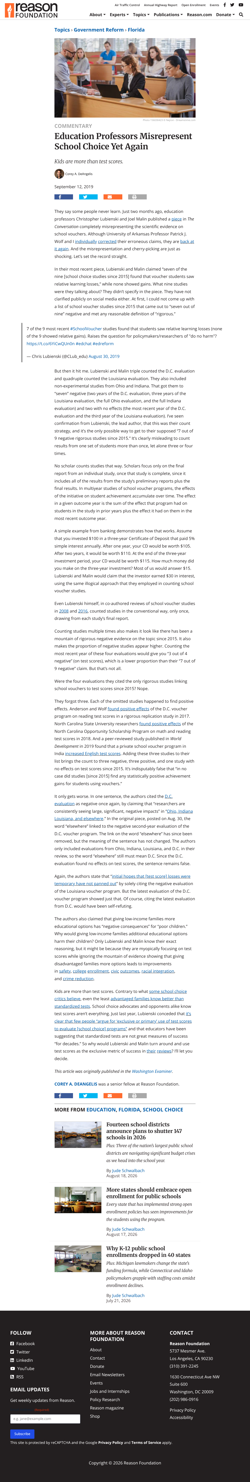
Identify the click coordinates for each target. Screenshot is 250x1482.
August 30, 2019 (104, 356)
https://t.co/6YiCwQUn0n (51, 343)
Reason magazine (107, 1408)
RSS (19, 1376)
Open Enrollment (193, 5)
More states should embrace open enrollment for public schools (149, 1193)
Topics (139, 14)
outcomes (129, 971)
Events (214, 5)
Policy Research (105, 1399)
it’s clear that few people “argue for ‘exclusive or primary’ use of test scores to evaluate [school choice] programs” (123, 1021)
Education (101, 1109)
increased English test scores (93, 753)
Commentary (73, 126)
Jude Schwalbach (128, 1170)
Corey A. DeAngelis (75, 1084)
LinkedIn (24, 1360)
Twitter (23, 1352)
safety (65, 971)
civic (115, 971)
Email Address (29, 1409)
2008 (64, 611)
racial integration (157, 971)
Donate (223, 14)
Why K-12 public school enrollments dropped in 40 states (148, 1251)
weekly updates (33, 1400)
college (79, 971)
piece (176, 219)
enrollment (98, 971)
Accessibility (181, 1417)
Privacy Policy (183, 1410)
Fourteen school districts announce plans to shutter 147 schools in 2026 (144, 1131)
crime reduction (78, 978)
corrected (107, 241)
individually (86, 241)
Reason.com (199, 14)
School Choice (163, 1109)
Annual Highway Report (160, 5)
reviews (164, 1051)
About (96, 14)
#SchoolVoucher (86, 328)
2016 (83, 611)
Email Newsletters (107, 1374)
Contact (97, 1358)
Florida (136, 29)
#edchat (84, 343)
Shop (95, 1416)
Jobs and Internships (110, 1391)
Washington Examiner (152, 1071)
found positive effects (128, 709)
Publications (166, 14)
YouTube (25, 1368)
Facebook (25, 1343)
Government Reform (99, 29)
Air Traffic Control (127, 5)
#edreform (103, 343)
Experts (117, 14)
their (151, 1051)
